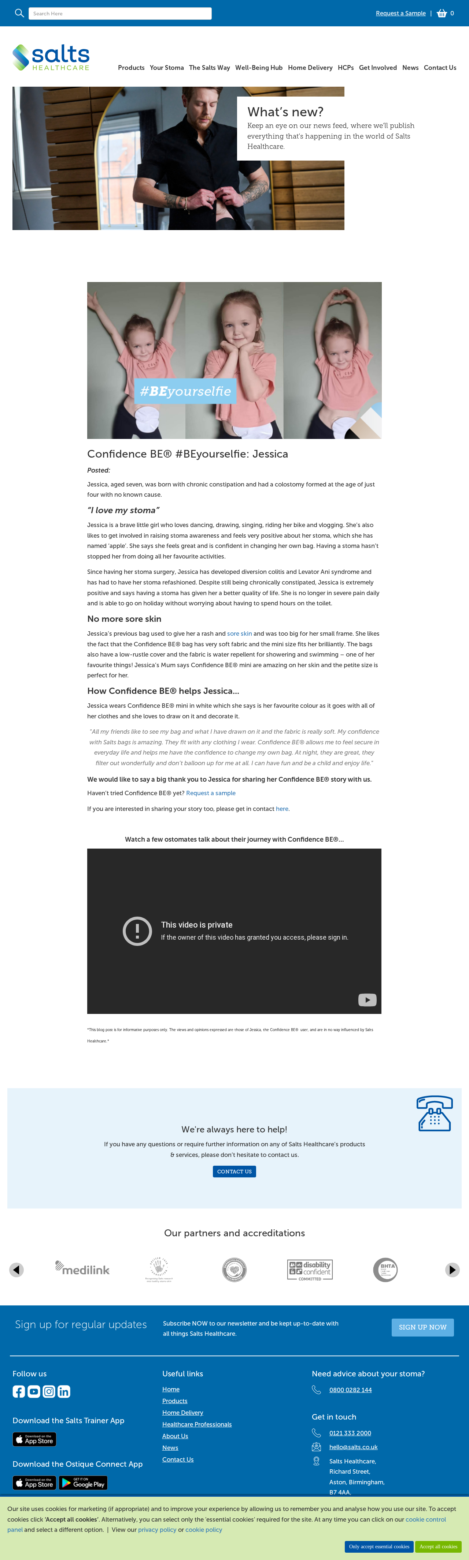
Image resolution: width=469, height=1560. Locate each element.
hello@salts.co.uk (353, 1447)
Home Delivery (182, 1412)
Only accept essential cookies (379, 1546)
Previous (16, 1270)
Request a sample (211, 793)
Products (175, 1401)
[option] (83, 1270)
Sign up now (423, 1327)
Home (171, 1389)
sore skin (239, 633)
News (170, 1447)
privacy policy (157, 1529)
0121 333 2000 (350, 1433)
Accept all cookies (438, 1546)
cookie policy (203, 1529)
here (282, 808)
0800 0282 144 (350, 1390)
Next (452, 1270)
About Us (175, 1436)
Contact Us (234, 1171)
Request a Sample (401, 13)
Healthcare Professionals (197, 1424)
